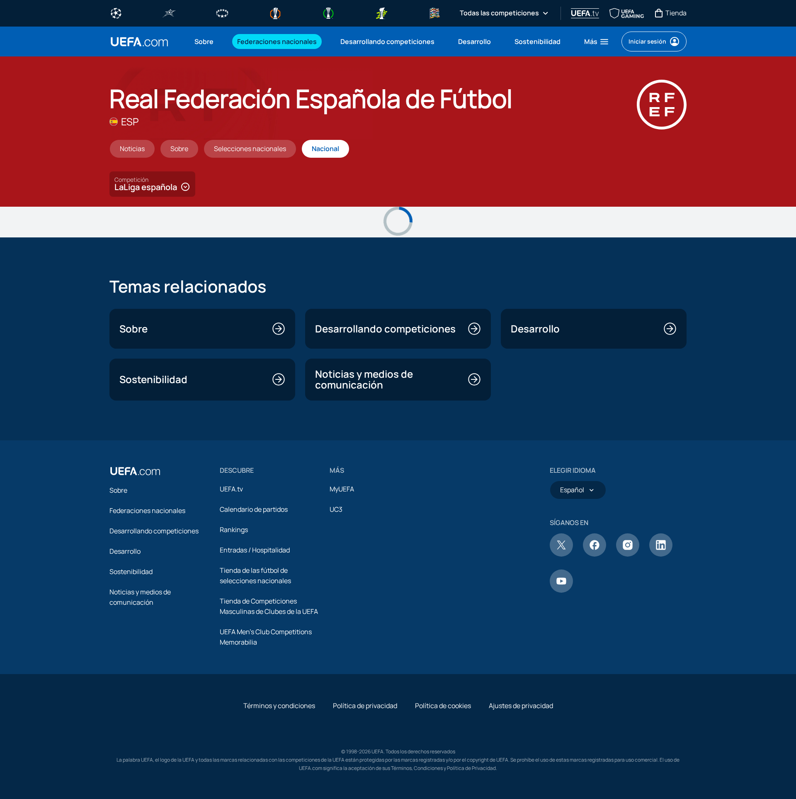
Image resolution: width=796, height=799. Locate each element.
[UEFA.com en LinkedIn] (660, 554)
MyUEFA (342, 489)
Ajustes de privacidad (521, 705)
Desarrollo (125, 551)
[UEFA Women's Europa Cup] (381, 12)
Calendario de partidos (254, 509)
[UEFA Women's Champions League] (222, 12)
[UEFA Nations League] (434, 12)
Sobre (118, 490)
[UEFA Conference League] (328, 12)
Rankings (234, 529)
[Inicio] (135, 471)
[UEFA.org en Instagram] (627, 554)
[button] (597, 41)
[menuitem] (205, 41)
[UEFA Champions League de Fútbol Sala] (169, 12)
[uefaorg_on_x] (561, 554)
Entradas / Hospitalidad (255, 550)
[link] (204, 41)
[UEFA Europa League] (275, 12)
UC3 (336, 509)
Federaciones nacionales (147, 510)
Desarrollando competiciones (154, 530)
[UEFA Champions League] (116, 12)
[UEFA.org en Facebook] (594, 554)
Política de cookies (443, 705)
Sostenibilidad (131, 571)
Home (139, 41)
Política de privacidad (365, 705)
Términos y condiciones (279, 705)
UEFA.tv (231, 489)
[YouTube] (561, 590)
